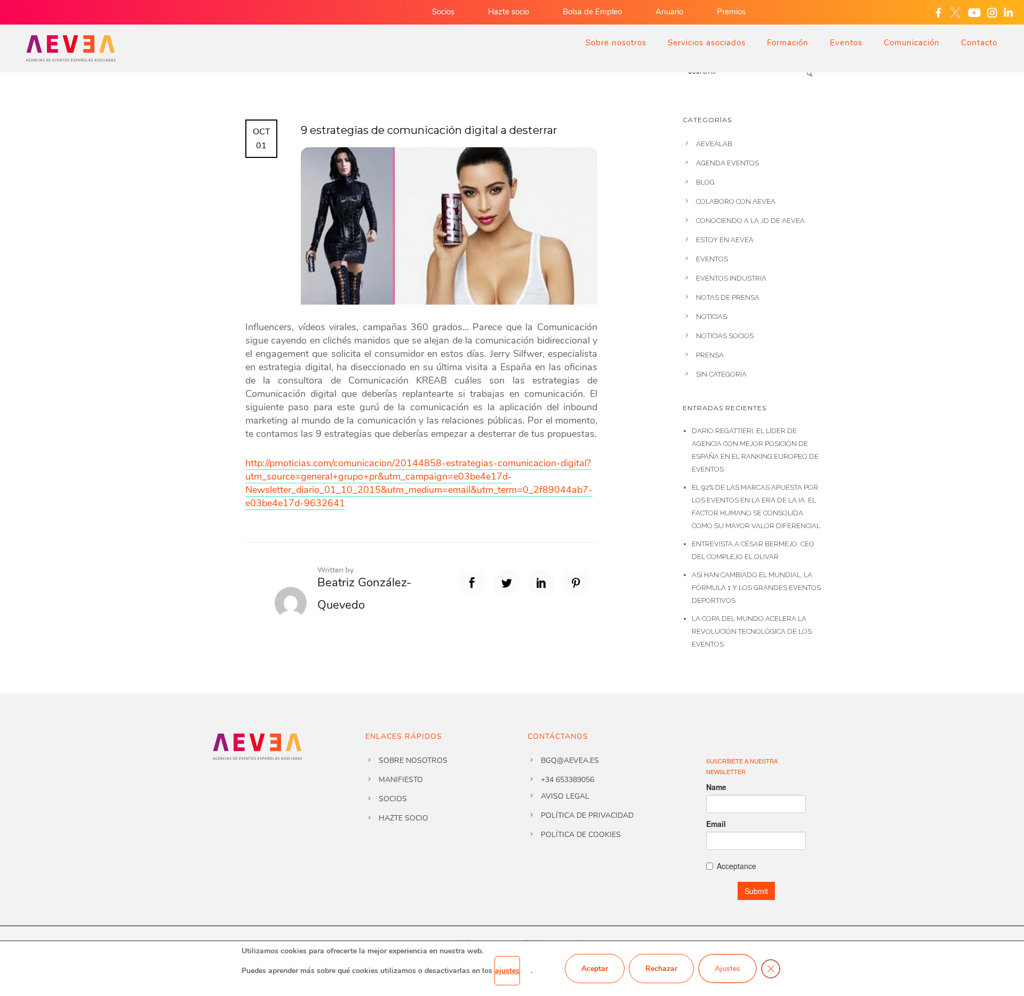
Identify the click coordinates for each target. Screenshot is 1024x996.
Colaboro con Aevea (735, 201)
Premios (731, 11)
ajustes (507, 971)
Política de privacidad (587, 815)
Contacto (979, 42)
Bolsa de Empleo (592, 11)
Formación (788, 42)
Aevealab (714, 144)
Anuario (669, 11)
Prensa (710, 355)
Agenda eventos (727, 163)
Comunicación (912, 42)
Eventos (846, 42)
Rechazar (661, 968)
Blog (705, 182)
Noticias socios (725, 336)
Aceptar (594, 968)
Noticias (711, 317)
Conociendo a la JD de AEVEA (750, 221)
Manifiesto (401, 780)
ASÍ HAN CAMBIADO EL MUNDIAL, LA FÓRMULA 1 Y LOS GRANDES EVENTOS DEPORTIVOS (756, 587)
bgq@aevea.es (570, 760)
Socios (443, 11)
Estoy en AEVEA (725, 240)
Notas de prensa (727, 297)
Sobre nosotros (616, 42)
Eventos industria (731, 278)
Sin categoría (721, 374)
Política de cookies (581, 835)
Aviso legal (565, 796)
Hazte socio (508, 11)
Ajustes (727, 968)
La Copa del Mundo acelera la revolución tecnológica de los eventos (752, 631)
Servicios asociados (707, 42)
